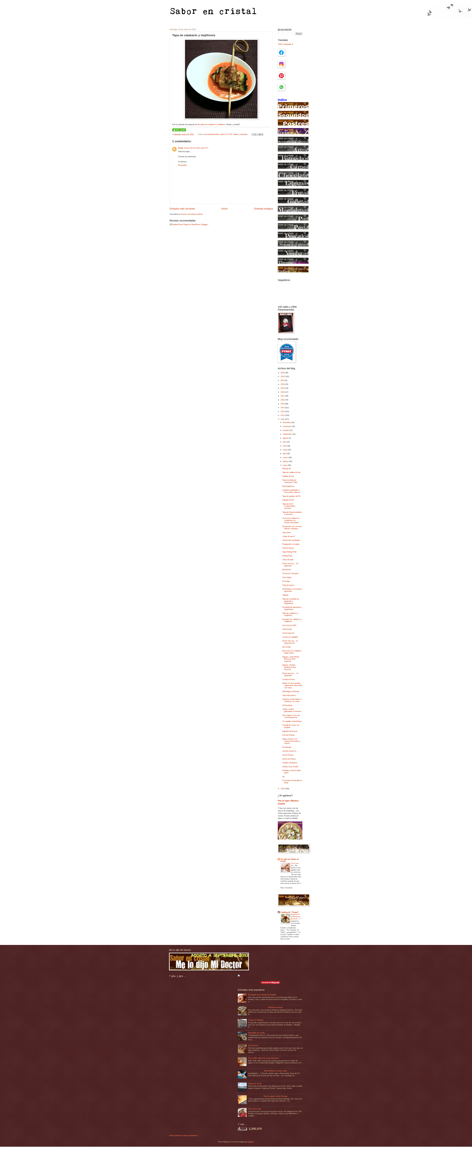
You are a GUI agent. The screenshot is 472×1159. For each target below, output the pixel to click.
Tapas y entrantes (240, 134)
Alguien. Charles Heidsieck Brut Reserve (289, 667)
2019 (283, 388)
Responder (182, 165)
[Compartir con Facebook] (260, 134)
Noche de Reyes (289, 759)
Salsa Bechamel (288, 695)
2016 (283, 400)
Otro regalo (286, 577)
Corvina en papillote (290, 637)
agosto (286, 438)
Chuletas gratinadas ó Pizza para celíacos (291, 491)
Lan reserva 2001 (289, 625)
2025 (283, 376)
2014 (283, 408)
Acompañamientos (211, 134)
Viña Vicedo (287, 629)
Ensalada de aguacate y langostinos (292, 608)
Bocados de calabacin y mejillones (211, 124)
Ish (283, 777)
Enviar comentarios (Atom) (192, 214)
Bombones (286, 570)
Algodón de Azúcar (289, 731)
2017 (283, 396)
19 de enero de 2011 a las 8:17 (196, 148)
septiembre (287, 434)
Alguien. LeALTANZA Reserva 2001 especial (290, 659)
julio (284, 442)
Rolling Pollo (287, 556)
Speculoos (286, 532)
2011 (283, 419)
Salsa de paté (287, 560)
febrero (286, 461)
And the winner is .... (290, 751)
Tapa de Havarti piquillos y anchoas (292, 513)
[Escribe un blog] (255, 134)
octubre (286, 430)
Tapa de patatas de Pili (291, 496)
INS (230, 134)
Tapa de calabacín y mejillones (290, 614)
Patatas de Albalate (255, 1020)
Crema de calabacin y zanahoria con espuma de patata (291, 520)
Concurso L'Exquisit (290, 573)
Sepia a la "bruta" (255, 1084)
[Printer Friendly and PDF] (179, 131)
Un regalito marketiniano (292, 721)
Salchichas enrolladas (291, 540)
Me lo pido (286, 647)
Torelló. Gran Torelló (290, 767)
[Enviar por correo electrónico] (253, 134)
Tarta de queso (288, 585)
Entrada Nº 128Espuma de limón (295, 916)
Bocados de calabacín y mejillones (292, 620)
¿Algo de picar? (288, 536)
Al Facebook (287, 705)
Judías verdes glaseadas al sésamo (291, 710)
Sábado (285, 595)
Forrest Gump (288, 548)
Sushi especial (288, 633)
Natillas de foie (288, 476)
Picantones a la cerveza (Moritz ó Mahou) (292, 527)
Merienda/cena (288, 486)
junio (285, 446)
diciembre (287, 422)
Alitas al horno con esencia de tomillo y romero (291, 741)
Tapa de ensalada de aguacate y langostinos (290, 601)
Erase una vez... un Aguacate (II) (290, 642)
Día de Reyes (287, 755)
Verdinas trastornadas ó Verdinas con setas (291, 700)
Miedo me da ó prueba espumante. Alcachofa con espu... (292, 685)
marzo (285, 457)
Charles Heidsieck (289, 763)
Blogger (251, 1142)
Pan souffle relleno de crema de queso (263, 1058)
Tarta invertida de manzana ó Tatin (289, 481)
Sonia (180, 148)
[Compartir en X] (257, 134)
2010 (283, 789)
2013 (283, 412)
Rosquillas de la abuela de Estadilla (262, 995)
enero (285, 465)
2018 (283, 392)
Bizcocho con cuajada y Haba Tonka (292, 652)
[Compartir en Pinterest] (262, 134)
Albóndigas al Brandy (290, 691)
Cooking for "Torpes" (289, 912)
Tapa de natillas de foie (291, 472)
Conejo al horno (288, 679)
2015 (283, 404)
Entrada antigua (263, 208)
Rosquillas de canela (256, 1033)
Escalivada (286, 747)
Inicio (224, 208)
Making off (286, 469)
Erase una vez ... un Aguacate (290, 674)
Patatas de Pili (288, 500)
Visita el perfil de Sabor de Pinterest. (183, 1136)
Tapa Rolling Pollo (289, 552)
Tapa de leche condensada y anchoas (288, 506)
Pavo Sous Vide (254, 1109)
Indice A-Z (224, 134)
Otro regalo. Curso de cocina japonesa (291, 716)
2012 (283, 415)
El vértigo (286, 581)
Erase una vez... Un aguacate (290, 565)
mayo (285, 450)
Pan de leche (253, 1045)
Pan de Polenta (288, 735)
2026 (283, 373)
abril (285, 454)
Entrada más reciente (182, 208)
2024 (283, 380)
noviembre (287, 426)
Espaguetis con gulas (291, 544)
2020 (283, 384)
